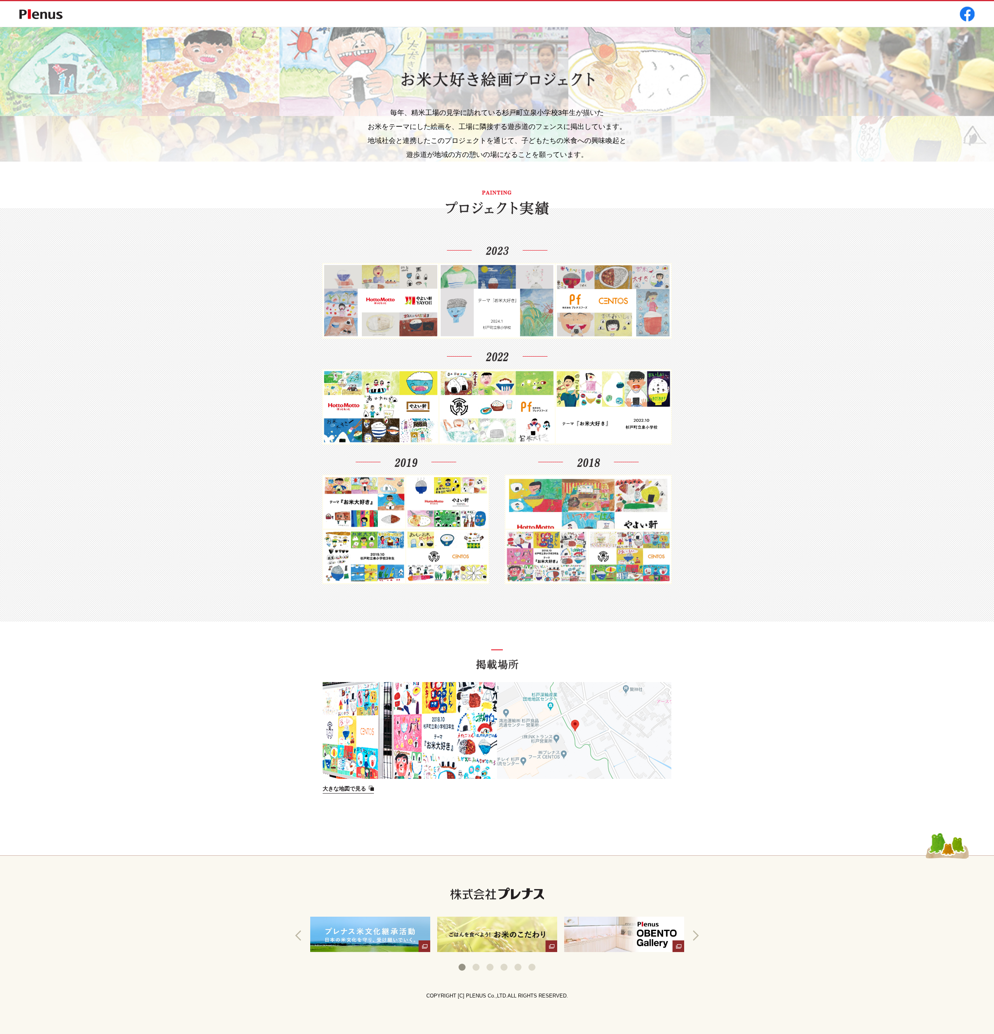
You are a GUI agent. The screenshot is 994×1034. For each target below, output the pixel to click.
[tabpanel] (370, 934)
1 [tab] (462, 967)
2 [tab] (476, 967)
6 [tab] (531, 967)
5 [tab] (517, 967)
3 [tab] (490, 967)
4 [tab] (503, 967)
